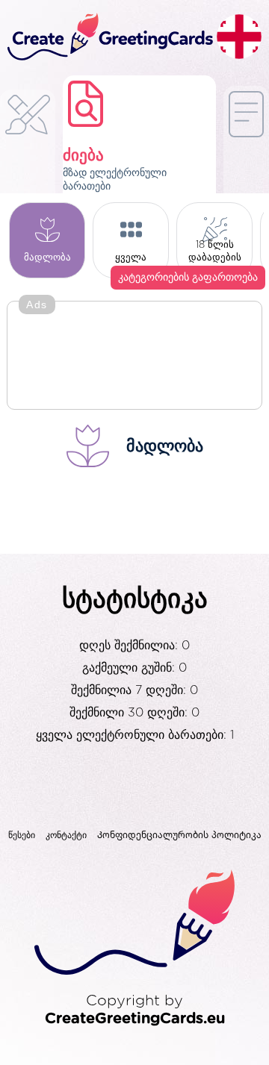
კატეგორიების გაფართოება (188, 277)
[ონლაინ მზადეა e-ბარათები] (246, 145)
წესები (21, 835)
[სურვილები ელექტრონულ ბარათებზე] (27, 148)
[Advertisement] (134, 356)
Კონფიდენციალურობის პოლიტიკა (179, 835)
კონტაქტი (66, 835)
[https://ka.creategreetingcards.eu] (108, 37)
